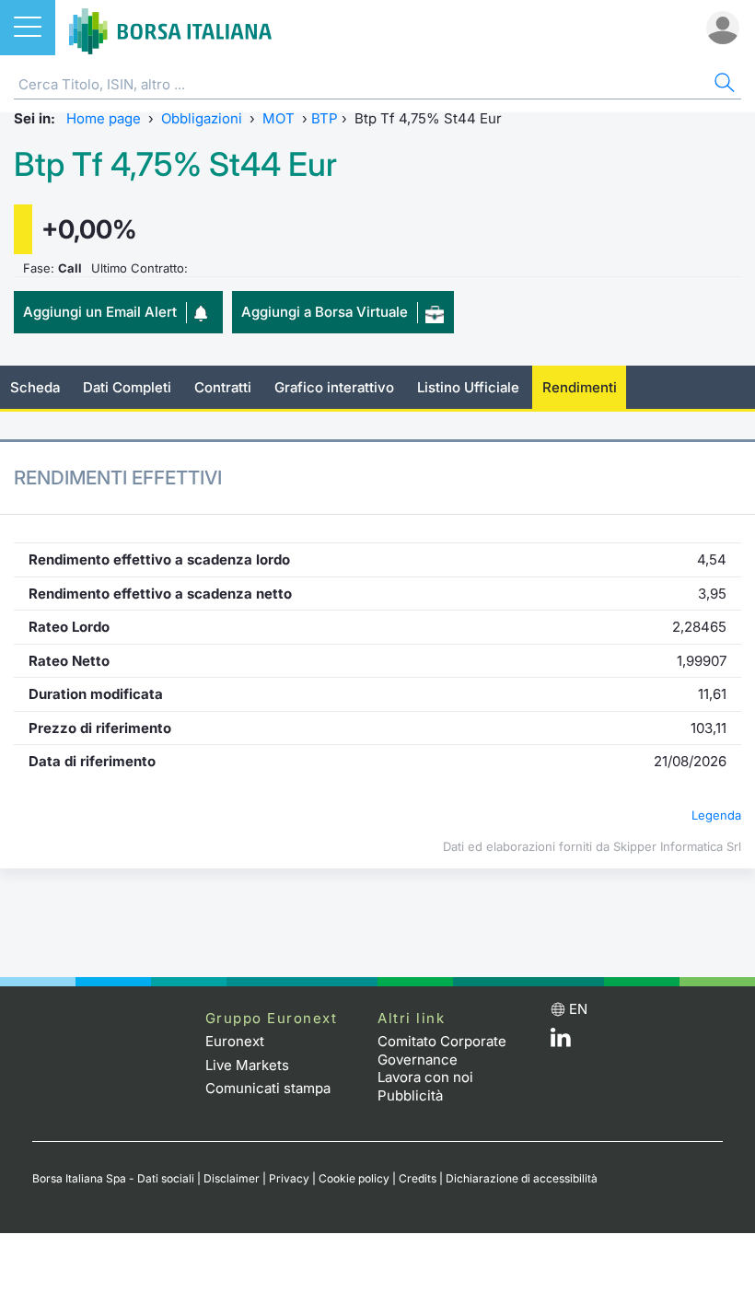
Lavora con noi (425, 1077)
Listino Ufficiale (468, 387)
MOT (278, 118)
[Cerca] (722, 85)
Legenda (716, 815)
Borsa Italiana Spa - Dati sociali (113, 1178)
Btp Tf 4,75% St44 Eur (175, 164)
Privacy (289, 1178)
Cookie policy (354, 1178)
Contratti (222, 387)
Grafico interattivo (334, 387)
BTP (324, 118)
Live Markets (247, 1065)
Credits (417, 1178)
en (578, 1009)
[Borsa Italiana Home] (170, 27)
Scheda (35, 387)
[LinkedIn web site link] (561, 1042)
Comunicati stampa (268, 1088)
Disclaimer (231, 1178)
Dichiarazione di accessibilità (522, 1178)
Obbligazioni (201, 118)
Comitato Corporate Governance (442, 1050)
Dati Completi (127, 387)
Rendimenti (579, 387)
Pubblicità (410, 1095)
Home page (103, 118)
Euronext (234, 1041)
